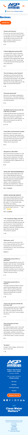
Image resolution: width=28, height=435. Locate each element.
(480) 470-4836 (14, 371)
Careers (14, 390)
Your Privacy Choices (15, 431)
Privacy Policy (14, 428)
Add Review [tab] (5, 22)
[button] (23, 6)
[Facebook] (10, 400)
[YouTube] (21, 400)
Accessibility (14, 425)
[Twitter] (12, 400)
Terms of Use (14, 429)
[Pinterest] (18, 400)
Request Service (14, 395)
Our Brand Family (14, 387)
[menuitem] (14, 381)
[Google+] (7, 400)
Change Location (18, 11)
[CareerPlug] (4, 400)
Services (14, 381)
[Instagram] (15, 400)
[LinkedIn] (24, 400)
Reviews (14, 384)
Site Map (14, 426)
